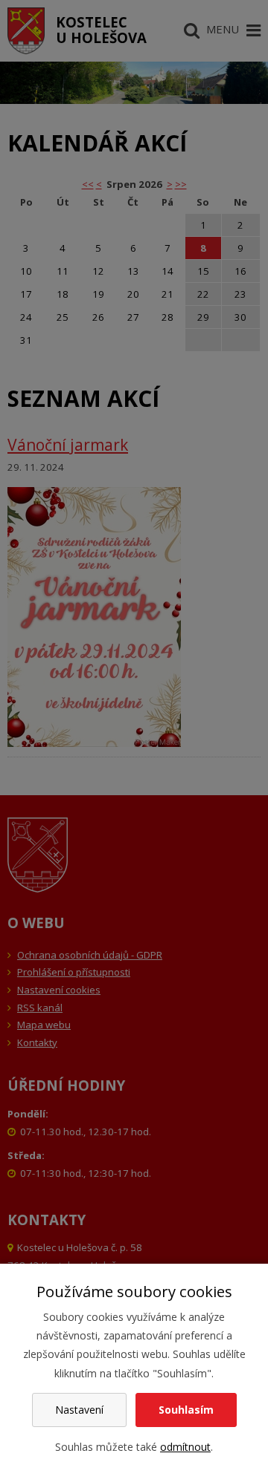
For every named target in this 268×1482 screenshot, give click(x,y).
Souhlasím (186, 1410)
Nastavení (79, 1410)
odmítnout (185, 1447)
